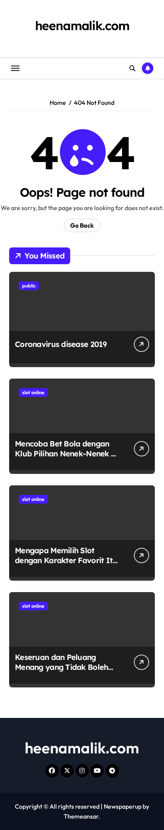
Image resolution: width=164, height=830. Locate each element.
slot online (33, 392)
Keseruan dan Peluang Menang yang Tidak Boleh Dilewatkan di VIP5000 (61, 667)
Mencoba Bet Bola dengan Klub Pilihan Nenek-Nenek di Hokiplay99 (66, 453)
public (28, 286)
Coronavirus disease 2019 (61, 344)
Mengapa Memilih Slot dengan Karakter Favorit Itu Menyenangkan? (66, 560)
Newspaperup (122, 806)
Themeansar (81, 816)
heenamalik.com (82, 25)
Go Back (82, 225)
